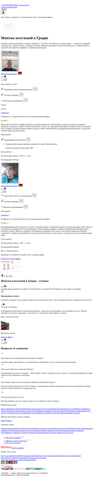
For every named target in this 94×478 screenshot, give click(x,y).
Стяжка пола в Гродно (64, 433)
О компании (21, 458)
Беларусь (8, 467)
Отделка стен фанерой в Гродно (24, 413)
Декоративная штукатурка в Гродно (34, 409)
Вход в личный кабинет (10, 456)
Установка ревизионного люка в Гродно (22, 411)
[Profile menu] (3, 12)
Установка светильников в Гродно (61, 409)
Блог (34, 460)
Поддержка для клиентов (36, 458)
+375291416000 (7, 5)
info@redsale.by (18, 448)
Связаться (5, 113)
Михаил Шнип (7, 337)
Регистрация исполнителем (30, 456)
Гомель (9, 421)
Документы (28, 460)
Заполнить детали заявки (11, 259)
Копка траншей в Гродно (10, 409)
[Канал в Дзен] (10, 463)
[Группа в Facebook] (7, 463)
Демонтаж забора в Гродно (69, 413)
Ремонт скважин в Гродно (17, 433)
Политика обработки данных (12, 460)
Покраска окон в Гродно (23, 431)
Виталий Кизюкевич (9, 74)
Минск (3, 421)
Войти (4, 9)
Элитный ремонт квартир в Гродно (46, 431)
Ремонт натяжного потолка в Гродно (52, 411)
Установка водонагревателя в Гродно (41, 433)
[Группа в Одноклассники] (5, 463)
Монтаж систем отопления (16, 441)
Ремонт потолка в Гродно (43, 428)
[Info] (35, 89)
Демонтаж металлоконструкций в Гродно (17, 428)
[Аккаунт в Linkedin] (16, 463)
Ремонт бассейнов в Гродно (48, 413)
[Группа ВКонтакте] (2, 463)
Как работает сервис (9, 458)
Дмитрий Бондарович (9, 186)
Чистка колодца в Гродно (63, 428)
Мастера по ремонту (13, 438)
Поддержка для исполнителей (69, 456)
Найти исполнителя (21, 5)
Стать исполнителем (9, 7)
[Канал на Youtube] (13, 463)
